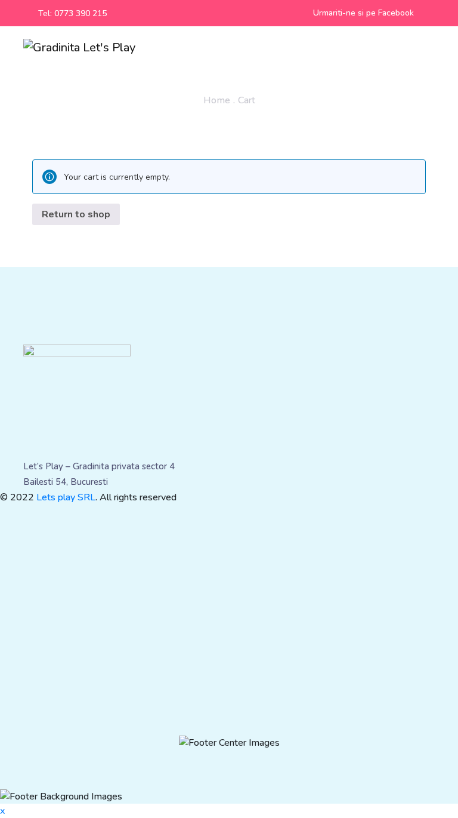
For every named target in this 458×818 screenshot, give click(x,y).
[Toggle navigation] (430, 47)
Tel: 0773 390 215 (72, 13)
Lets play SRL (65, 497)
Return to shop (76, 214)
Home (216, 100)
